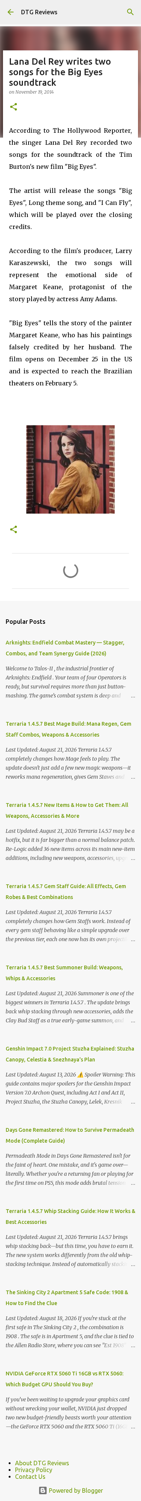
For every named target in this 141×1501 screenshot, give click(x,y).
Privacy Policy (33, 1469)
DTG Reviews (39, 12)
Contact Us (30, 1476)
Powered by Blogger (75, 1490)
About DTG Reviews (42, 1463)
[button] (13, 107)
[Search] (130, 12)
